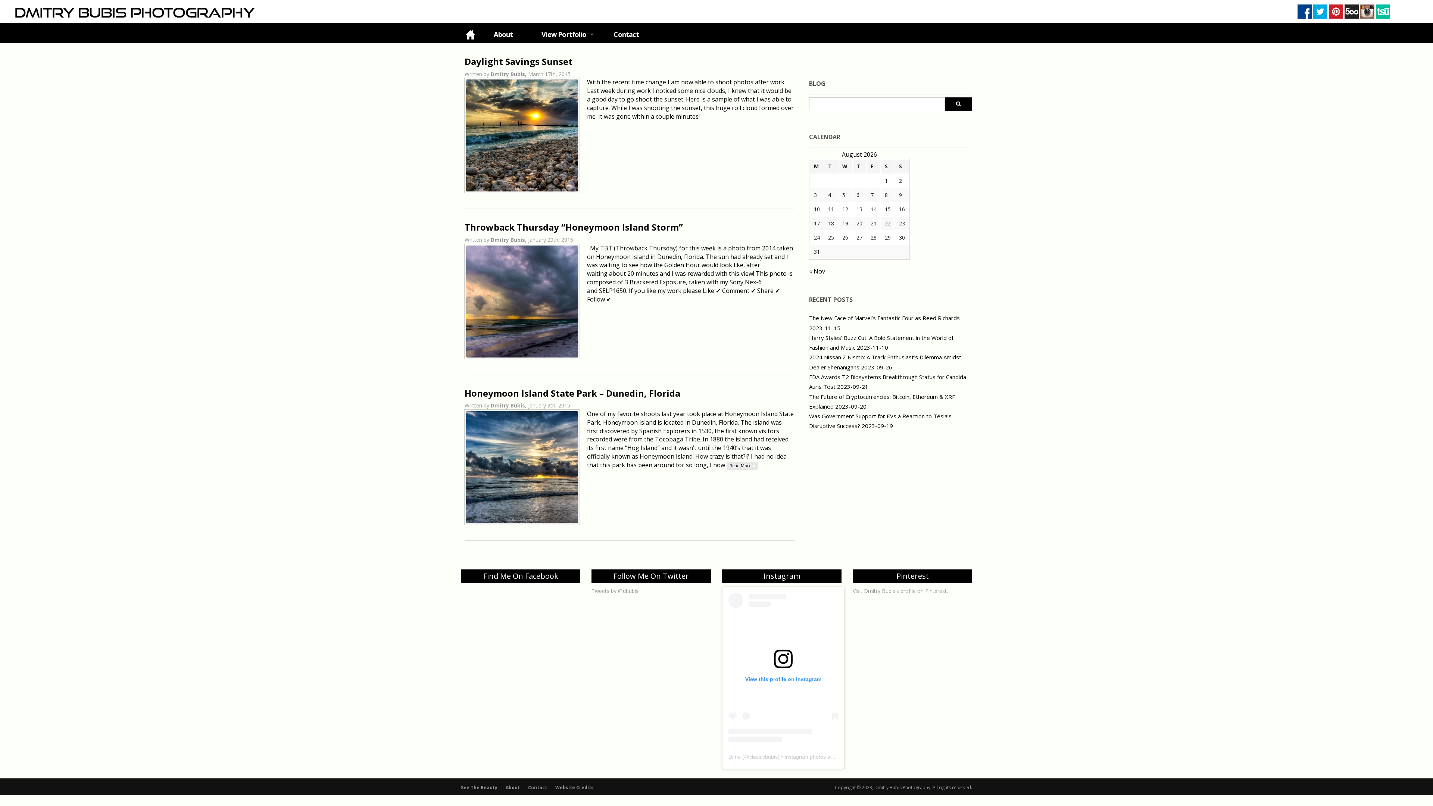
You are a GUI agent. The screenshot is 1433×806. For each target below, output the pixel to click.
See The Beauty (479, 787)
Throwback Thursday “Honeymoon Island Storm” (574, 227)
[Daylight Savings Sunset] (522, 135)
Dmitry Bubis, (509, 74)
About (503, 34)
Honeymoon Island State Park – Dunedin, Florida (572, 393)
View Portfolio (563, 34)
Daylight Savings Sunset (518, 61)
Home (470, 34)
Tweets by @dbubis (615, 590)
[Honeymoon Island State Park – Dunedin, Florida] (522, 467)
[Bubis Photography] (134, 12)
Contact (626, 34)
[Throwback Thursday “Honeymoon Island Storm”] (522, 301)
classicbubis (763, 757)
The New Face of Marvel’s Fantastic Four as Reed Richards (884, 318)
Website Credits (574, 787)
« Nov (817, 271)
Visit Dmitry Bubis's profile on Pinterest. (900, 590)
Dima (734, 757)
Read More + (742, 465)
